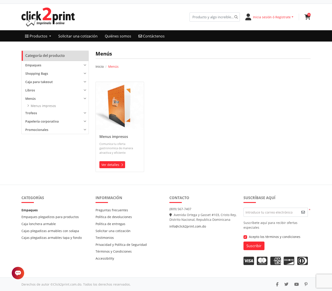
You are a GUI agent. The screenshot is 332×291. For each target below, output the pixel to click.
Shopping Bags (36, 73)
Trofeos (31, 113)
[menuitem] (38, 36)
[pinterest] (306, 284)
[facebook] (277, 284)
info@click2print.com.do (187, 226)
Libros (30, 90)
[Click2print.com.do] (48, 17)
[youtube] (296, 284)
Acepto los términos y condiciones (274, 237)
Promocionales (36, 130)
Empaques (33, 65)
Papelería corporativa (42, 121)
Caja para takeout (39, 82)
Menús (30, 98)
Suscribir (254, 245)
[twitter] (286, 284)
